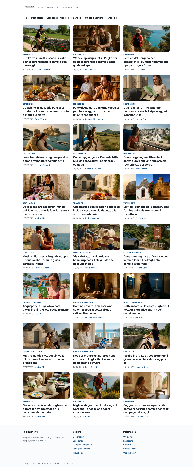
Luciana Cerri (141, 119)
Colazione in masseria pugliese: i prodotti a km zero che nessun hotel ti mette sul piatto (46, 111)
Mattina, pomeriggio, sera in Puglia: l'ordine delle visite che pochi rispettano (146, 210)
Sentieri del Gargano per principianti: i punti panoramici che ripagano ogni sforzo (145, 61)
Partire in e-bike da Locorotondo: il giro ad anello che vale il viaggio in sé (146, 359)
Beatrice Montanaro (94, 119)
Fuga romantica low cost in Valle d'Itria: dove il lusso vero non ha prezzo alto (43, 359)
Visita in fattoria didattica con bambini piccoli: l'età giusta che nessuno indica (93, 260)
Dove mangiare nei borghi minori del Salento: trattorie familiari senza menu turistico (46, 210)
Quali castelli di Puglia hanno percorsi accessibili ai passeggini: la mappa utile (145, 111)
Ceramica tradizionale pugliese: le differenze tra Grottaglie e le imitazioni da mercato (45, 409)
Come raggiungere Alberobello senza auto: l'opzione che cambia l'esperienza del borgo (145, 161)
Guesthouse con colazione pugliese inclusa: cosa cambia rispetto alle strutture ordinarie (96, 210)
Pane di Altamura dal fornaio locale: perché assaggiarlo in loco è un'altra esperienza (96, 111)
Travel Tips (111, 17)
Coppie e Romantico (70, 17)
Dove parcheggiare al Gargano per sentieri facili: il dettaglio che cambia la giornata (145, 260)
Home (26, 17)
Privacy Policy (129, 448)
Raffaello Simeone (93, 169)
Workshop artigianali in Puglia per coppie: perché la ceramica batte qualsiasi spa (95, 61)
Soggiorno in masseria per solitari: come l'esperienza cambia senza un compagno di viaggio (146, 409)
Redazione (128, 441)
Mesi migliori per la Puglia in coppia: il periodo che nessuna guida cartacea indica (46, 260)
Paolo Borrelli (141, 169)
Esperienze (52, 17)
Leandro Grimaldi (42, 69)
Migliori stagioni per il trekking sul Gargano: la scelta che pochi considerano (95, 409)
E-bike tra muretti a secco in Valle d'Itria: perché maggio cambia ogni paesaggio (45, 61)
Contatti (127, 444)
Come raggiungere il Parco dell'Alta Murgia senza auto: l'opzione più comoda (95, 161)
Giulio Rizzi (140, 69)
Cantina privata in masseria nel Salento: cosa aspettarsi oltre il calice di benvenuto (93, 309)
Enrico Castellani (92, 218)
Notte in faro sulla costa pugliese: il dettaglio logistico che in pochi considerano (146, 309)
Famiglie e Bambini (93, 17)
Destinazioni (37, 17)
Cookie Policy (129, 453)
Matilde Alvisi (91, 69)
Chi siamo (127, 437)
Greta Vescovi (41, 119)
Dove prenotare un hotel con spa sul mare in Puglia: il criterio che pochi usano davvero (94, 359)
